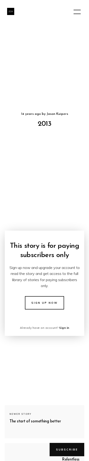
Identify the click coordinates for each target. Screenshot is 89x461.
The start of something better (35, 421)
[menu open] (77, 12)
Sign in (64, 327)
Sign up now (44, 302)
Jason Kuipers (57, 114)
